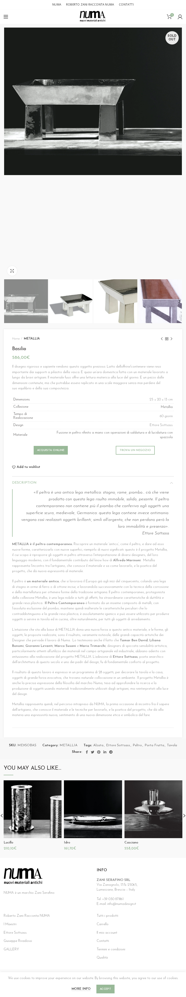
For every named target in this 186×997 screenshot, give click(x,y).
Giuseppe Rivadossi (18, 941)
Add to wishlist (28, 467)
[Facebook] (86, 752)
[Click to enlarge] (12, 271)
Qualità (102, 958)
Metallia (167, 407)
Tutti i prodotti (107, 916)
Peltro (137, 745)
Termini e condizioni (111, 949)
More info (81, 988)
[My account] (180, 16)
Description (24, 483)
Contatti (103, 941)
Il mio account (107, 933)
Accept (105, 989)
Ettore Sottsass (118, 745)
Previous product (161, 338)
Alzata (98, 745)
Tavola (172, 745)
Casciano (131, 842)
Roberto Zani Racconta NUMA (27, 916)
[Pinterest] (99, 752)
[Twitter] (92, 752)
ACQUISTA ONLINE (51, 450)
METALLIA (32, 338)
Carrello (102, 924)
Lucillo (8, 842)
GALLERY (11, 949)
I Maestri (10, 924)
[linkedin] (105, 752)
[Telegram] (111, 752)
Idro (67, 842)
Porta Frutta (154, 745)
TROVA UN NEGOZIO (135, 450)
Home (16, 338)
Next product (171, 338)
